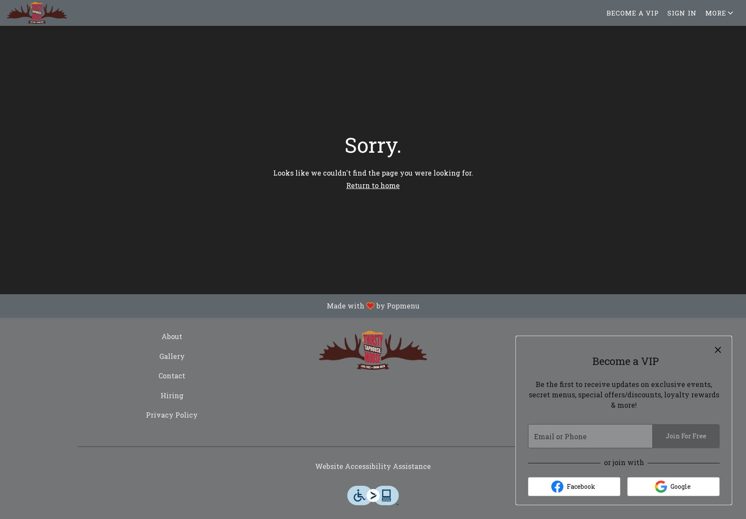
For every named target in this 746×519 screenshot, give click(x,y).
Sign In (682, 13)
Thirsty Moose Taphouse (373, 350)
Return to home (373, 185)
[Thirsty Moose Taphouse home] (46, 13)
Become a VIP (633, 13)
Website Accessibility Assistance (373, 466)
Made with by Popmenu (213, 305)
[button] (720, 13)
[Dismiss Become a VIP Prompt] (718, 350)
